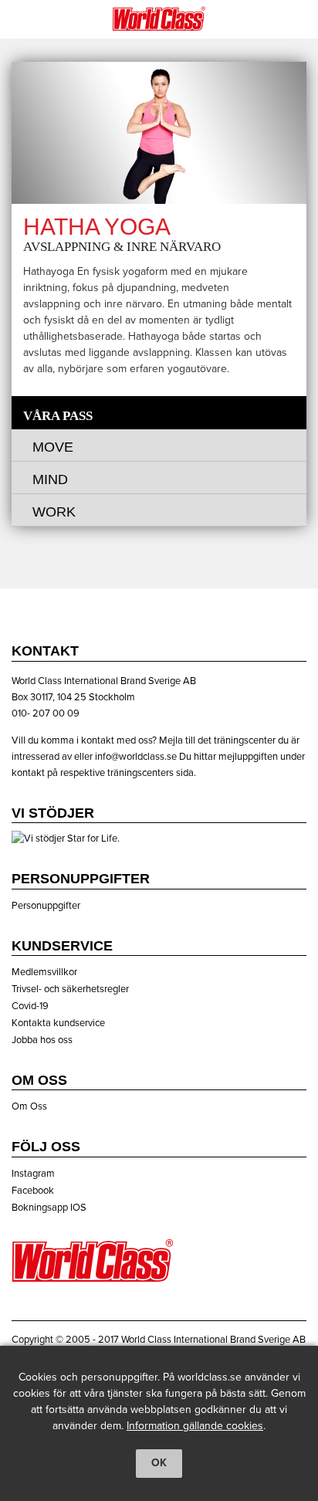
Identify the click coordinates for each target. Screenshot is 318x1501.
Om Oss (29, 1106)
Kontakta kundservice (58, 1023)
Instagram (33, 1173)
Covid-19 (30, 1006)
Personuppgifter (46, 906)
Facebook (33, 1190)
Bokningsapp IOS (49, 1207)
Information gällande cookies (195, 1425)
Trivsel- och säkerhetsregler (70, 989)
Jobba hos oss (42, 1040)
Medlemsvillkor (44, 972)
